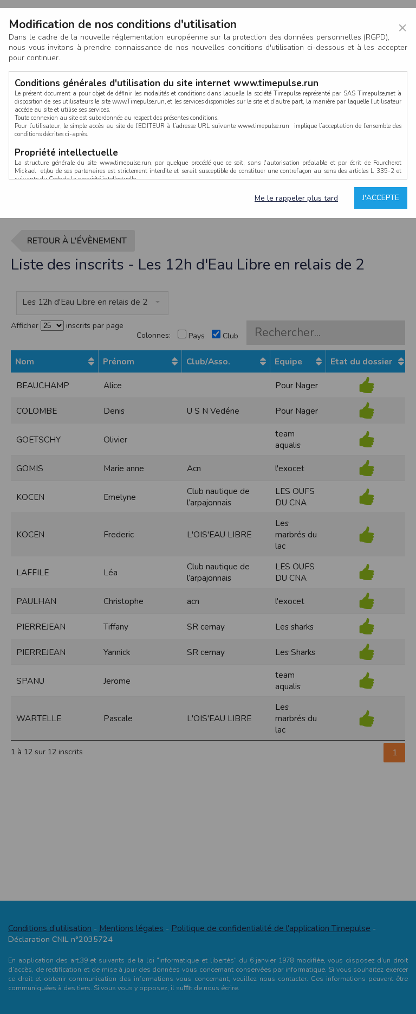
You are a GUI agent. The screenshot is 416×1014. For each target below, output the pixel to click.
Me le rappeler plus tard (296, 198)
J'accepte (380, 197)
